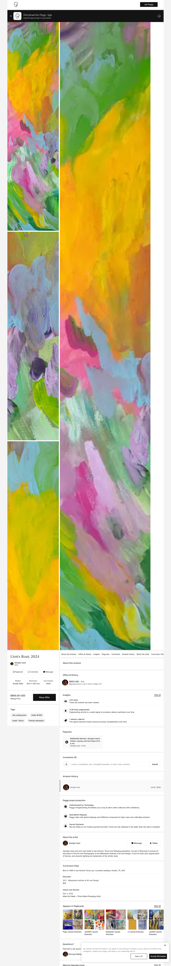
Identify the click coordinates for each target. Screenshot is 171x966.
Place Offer (44, 697)
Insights (96, 654)
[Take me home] (15, 4)
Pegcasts (105, 654)
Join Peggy (148, 4)
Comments (115, 654)
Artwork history (128, 654)
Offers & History (84, 654)
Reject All (138, 956)
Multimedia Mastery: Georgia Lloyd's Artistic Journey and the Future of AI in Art (85, 741)
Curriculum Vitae (158, 654)
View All (157, 906)
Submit (155, 764)
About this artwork (68, 654)
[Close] (165, 945)
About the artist (143, 654)
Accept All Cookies (158, 956)
